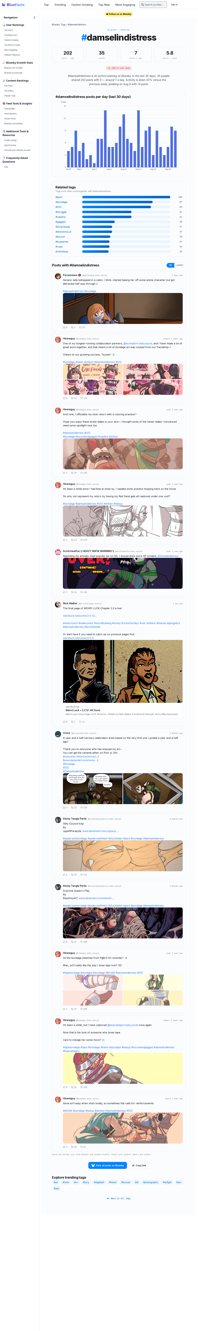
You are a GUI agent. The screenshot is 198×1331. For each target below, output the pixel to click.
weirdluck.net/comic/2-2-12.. (79, 615)
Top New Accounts (12, 45)
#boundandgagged (86, 436)
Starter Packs (10, 118)
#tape (84, 1047)
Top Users (8, 30)
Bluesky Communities (13, 123)
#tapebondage (71, 972)
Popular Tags (9, 95)
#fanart (112, 1182)
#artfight (167, 1182)
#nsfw (66, 1182)
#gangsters (173, 623)
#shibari (88, 362)
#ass (178, 1182)
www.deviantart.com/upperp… (100, 831)
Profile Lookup (10, 140)
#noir (143, 623)
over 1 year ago (174, 409)
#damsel (100, 1110)
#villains (151, 623)
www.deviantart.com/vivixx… (80, 760)
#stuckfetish (115, 838)
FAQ (6, 167)
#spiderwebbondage (75, 838)
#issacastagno (71, 1051)
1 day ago (178, 603)
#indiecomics (85, 623)
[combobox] (153, 4)
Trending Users (10, 35)
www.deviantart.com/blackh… (96, 898)
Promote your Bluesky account (17, 150)
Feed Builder (9, 108)
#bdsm (79, 362)
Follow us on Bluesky (120, 14)
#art (56, 1182)
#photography (150, 1182)
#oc (76, 1182)
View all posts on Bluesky (110, 1165)
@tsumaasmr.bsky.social (137, 343)
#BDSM (110, 972)
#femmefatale (92, 626)
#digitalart (99, 1182)
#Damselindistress (168, 556)
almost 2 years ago (173, 339)
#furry (86, 1182)
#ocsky (116, 623)
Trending (60, 4)
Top (46, 4)
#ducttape (86, 972)
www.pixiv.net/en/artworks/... (81, 756)
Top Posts (8, 85)
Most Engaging (125, 4)
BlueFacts (16, 4)
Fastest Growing (82, 4)
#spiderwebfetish (98, 838)
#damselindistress (77, 24)
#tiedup (118, 503)
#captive (103, 436)
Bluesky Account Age (13, 72)
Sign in (174, 4)
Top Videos (9, 90)
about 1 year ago (174, 1098)
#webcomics (70, 623)
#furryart (125, 1182)
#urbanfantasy (130, 623)
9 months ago (176, 733)
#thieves (161, 623)
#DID (119, 362)
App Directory (10, 145)
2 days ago (177, 275)
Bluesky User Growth (13, 68)
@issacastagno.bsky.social (122, 1025)
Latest (179, 265)
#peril (126, 838)
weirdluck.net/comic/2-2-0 (78, 638)
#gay (56, 1188)
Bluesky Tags (59, 24)
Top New (104, 4)
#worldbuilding (102, 623)
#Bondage (69, 763)
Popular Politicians (12, 55)
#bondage (90, 291)
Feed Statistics (10, 113)
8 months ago (176, 819)
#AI (136, 1182)
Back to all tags (121, 1198)
